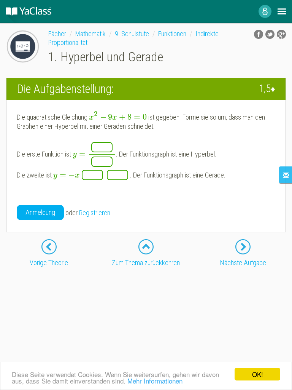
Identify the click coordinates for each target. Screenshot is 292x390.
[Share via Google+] (281, 34)
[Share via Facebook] (258, 34)
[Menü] (281, 11)
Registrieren (94, 213)
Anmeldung (40, 212)
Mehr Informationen (154, 380)
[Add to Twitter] (270, 34)
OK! (257, 374)
